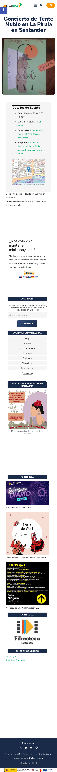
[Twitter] (20, 747)
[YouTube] (31, 747)
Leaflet (21, 184)
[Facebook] (25, 747)
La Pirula (36, 146)
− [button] (16, 166)
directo (21, 146)
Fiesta (20, 134)
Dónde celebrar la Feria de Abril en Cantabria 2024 (27, 557)
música (21, 150)
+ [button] (16, 162)
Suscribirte (27, 323)
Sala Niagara (11, 656)
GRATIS (28, 134)
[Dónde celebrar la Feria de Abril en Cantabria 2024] (27, 513)
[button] (3, 10)
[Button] (50, 5)
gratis (28, 146)
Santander (30, 150)
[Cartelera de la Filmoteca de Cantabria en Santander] (27, 631)
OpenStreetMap (31, 184)
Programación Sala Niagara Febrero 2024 (23, 607)
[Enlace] (27, 338)
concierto (33, 142)
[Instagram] (36, 747)
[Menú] (35, 5)
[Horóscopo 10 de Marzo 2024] (27, 482)
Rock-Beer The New (15, 660)
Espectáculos (36, 130)
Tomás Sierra (45, 754)
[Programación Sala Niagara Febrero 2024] (27, 563)
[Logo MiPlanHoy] (12, 5)
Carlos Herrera (36, 758)
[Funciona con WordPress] (19, 754)
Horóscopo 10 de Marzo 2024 (18, 507)
